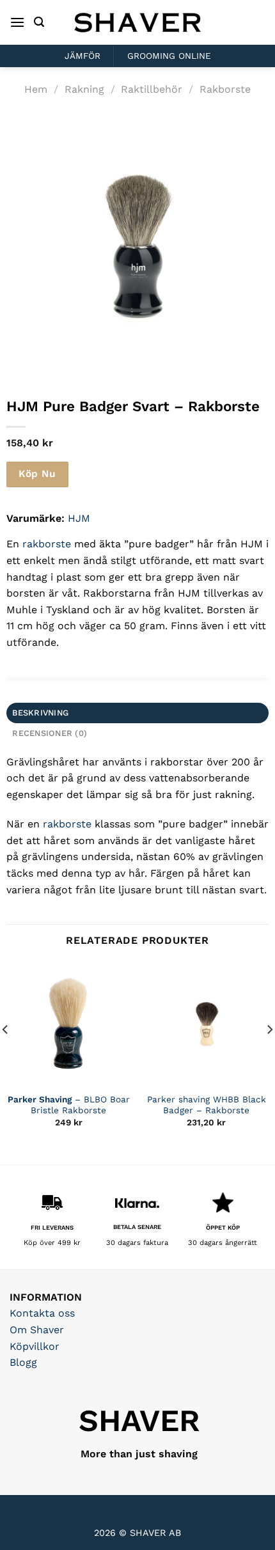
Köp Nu (37, 474)
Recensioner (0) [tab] (49, 733)
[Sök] (39, 22)
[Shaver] (137, 22)
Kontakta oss (42, 1313)
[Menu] (17, 22)
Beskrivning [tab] (40, 712)
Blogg (23, 1362)
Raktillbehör (151, 89)
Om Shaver (37, 1330)
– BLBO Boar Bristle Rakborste (69, 1105)
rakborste (46, 544)
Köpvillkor (34, 1346)
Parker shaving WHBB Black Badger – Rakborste (206, 1105)
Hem (35, 89)
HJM (79, 518)
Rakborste (225, 89)
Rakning (84, 89)
